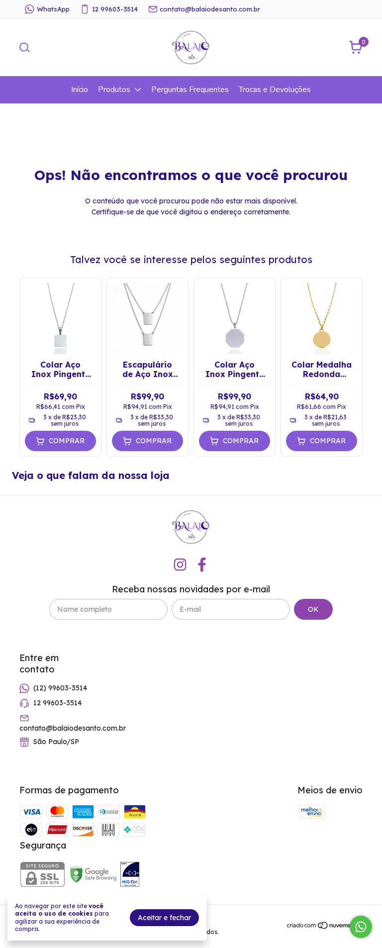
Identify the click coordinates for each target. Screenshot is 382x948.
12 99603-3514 (115, 9)
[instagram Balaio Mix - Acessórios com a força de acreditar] (180, 565)
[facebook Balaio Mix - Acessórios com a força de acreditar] (202, 565)
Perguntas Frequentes (190, 89)
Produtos (114, 89)
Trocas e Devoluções (275, 89)
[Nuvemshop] (324, 927)
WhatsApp (53, 9)
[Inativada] (129, 875)
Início (79, 89)
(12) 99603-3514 (60, 687)
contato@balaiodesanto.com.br (210, 9)
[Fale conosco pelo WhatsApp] (361, 927)
